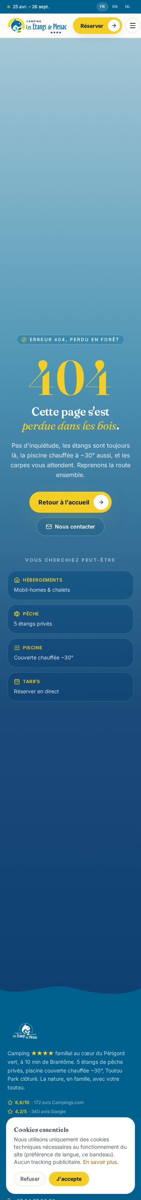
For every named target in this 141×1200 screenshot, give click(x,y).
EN (115, 6)
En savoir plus (100, 1162)
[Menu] (132, 25)
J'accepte (69, 1179)
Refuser (29, 1179)
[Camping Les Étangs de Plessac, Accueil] (37, 26)
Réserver (91, 26)
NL (127, 6)
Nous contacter (75, 526)
